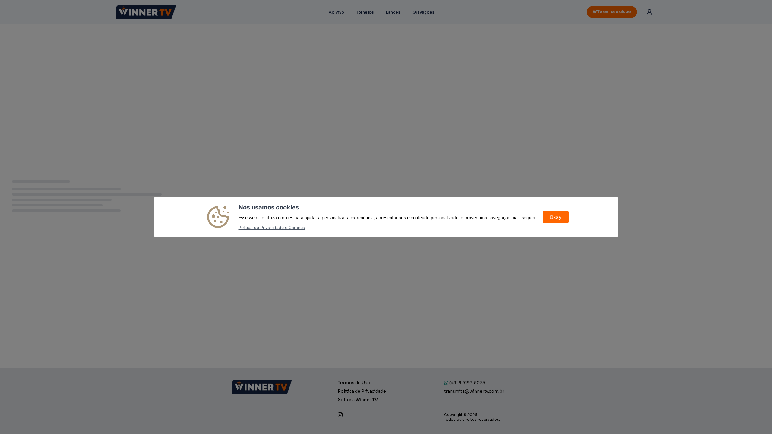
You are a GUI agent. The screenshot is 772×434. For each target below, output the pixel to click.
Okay (556, 217)
